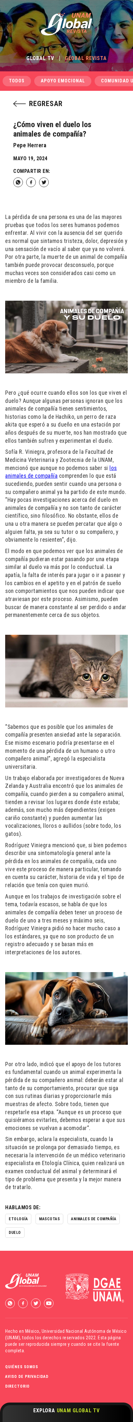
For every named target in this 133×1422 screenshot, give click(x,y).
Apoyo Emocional (63, 81)
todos (17, 81)
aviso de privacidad (26, 1376)
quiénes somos (21, 1367)
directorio (17, 1386)
